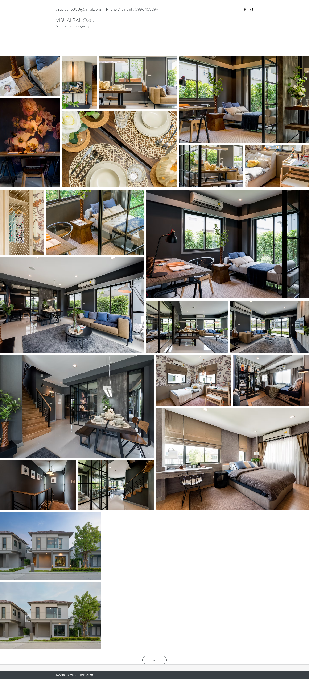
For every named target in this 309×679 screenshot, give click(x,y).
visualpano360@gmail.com (78, 9)
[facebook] (245, 9)
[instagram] (251, 9)
